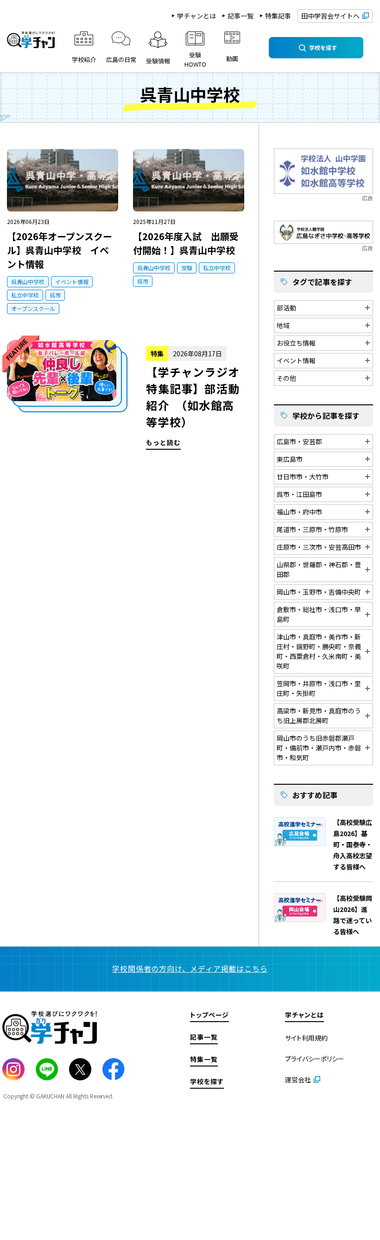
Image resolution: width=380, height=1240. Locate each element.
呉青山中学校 (27, 281)
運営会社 (298, 1079)
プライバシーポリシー (314, 1058)
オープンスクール (33, 308)
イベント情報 (72, 281)
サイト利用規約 (306, 1037)
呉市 (55, 295)
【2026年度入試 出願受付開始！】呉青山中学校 (186, 243)
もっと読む (126, 395)
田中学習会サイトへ (330, 15)
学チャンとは (196, 15)
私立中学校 (25, 295)
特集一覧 (204, 1059)
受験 (186, 268)
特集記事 (278, 15)
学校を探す (207, 1081)
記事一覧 (240, 15)
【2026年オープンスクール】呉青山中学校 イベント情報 (59, 250)
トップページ (209, 1014)
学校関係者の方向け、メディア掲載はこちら (190, 968)
